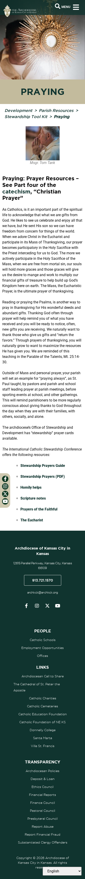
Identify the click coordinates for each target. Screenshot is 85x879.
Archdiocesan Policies (42, 771)
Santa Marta (42, 738)
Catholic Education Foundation (42, 714)
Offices (42, 656)
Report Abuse (42, 826)
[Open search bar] (57, 6)
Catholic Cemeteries (42, 706)
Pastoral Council (42, 810)
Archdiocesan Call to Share (43, 676)
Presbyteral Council (42, 818)
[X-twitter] (47, 606)
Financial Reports (42, 795)
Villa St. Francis (42, 746)
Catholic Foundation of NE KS (42, 722)
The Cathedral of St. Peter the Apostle (36, 687)
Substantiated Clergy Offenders (42, 842)
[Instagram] (37, 606)
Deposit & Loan (43, 779)
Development (18, 110)
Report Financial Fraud (42, 834)
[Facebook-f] (27, 606)
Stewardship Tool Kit (26, 116)
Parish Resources (56, 110)
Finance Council (42, 803)
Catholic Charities (42, 698)
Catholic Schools (43, 640)
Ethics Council (42, 787)
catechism (16, 191)
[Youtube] (58, 606)
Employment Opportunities (42, 648)
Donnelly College (43, 730)
